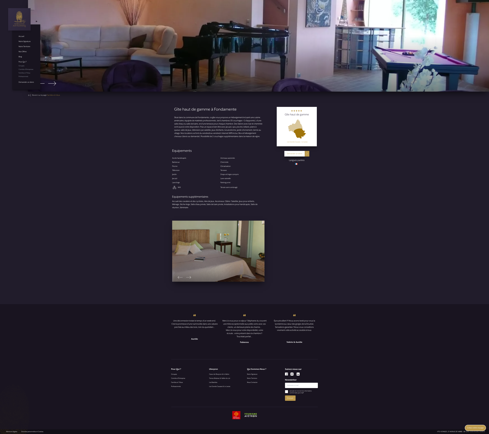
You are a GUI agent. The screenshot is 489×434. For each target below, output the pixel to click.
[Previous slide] (40, 83)
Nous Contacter (252, 382)
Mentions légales (11, 432)
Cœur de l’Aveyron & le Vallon (219, 374)
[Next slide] (189, 277)
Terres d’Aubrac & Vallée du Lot (219, 378)
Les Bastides (213, 382)
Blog (20, 57)
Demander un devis (26, 82)
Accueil (21, 36)
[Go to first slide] (52, 83)
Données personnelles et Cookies (32, 432)
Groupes (21, 66)
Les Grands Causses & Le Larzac (219, 386)
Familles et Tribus (24, 73)
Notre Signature (25, 41)
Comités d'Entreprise (178, 378)
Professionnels (23, 76)
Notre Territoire (24, 47)
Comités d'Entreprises (26, 69)
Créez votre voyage (475, 428)
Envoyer (290, 398)
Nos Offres (23, 52)
